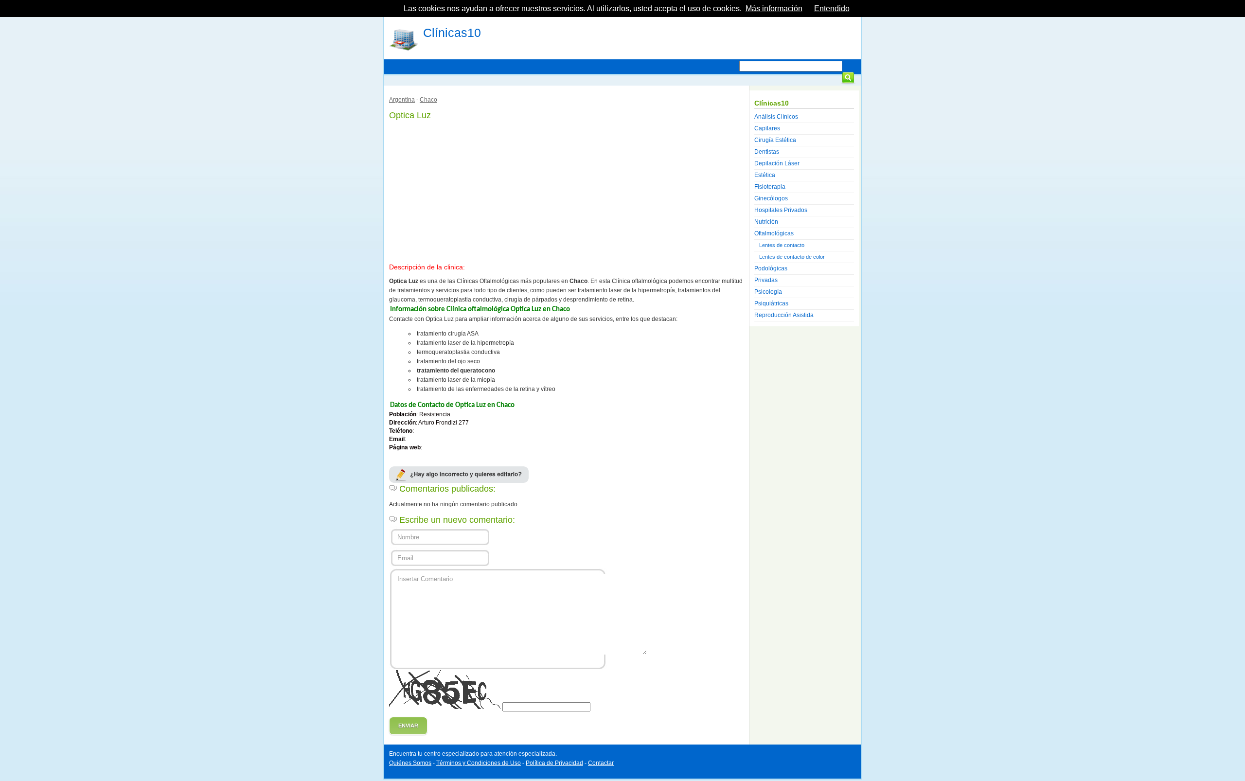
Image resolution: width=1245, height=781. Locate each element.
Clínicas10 (452, 32)
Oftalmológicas (774, 233)
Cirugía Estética (775, 140)
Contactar (601, 763)
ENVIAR (408, 725)
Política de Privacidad (554, 763)
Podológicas (770, 268)
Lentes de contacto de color (792, 257)
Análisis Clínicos (776, 116)
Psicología (768, 291)
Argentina (402, 99)
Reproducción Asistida (784, 315)
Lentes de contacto (781, 245)
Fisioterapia (769, 186)
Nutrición (766, 221)
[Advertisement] (566, 190)
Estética (764, 175)
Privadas (766, 280)
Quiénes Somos (410, 763)
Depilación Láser (777, 163)
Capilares (767, 128)
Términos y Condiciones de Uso (478, 763)
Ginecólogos (771, 198)
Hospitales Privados (780, 210)
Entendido (832, 8)
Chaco (428, 99)
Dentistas (766, 151)
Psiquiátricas (771, 303)
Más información (774, 8)
